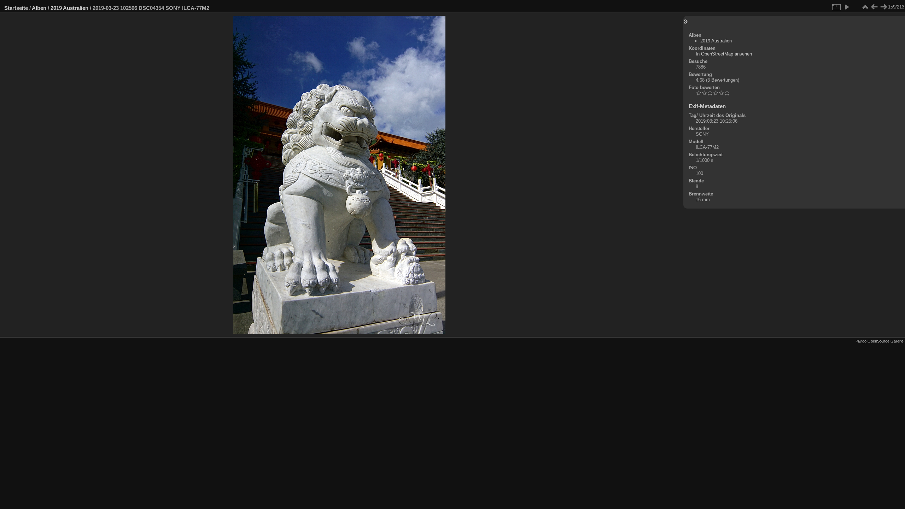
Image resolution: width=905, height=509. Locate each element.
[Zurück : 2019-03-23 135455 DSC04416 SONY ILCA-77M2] (874, 7)
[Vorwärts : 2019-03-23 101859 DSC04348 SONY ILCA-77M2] (883, 7)
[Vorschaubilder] (865, 7)
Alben (39, 8)
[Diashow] (846, 7)
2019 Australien (69, 8)
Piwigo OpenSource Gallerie (880, 341)
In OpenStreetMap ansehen (724, 54)
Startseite (16, 8)
